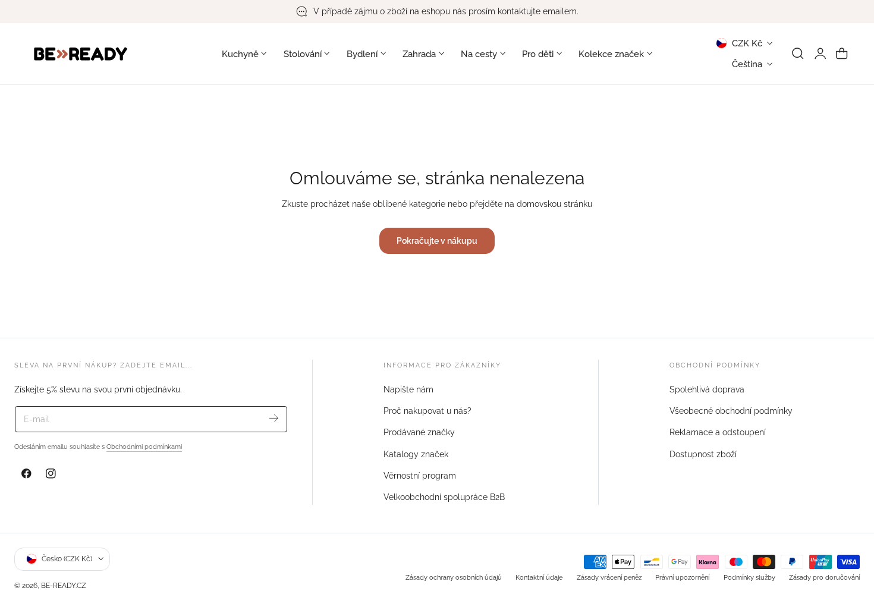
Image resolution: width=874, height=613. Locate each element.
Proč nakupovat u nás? (427, 411)
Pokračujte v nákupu (437, 240)
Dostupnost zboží (703, 454)
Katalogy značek (415, 454)
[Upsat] (274, 418)
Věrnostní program (419, 475)
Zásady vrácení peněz (609, 577)
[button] (798, 53)
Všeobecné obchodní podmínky (731, 411)
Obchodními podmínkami (144, 446)
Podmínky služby (749, 577)
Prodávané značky (419, 433)
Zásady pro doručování (824, 577)
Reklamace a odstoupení (717, 433)
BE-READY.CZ (63, 585)
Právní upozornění (682, 577)
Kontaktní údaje (538, 577)
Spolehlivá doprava (706, 389)
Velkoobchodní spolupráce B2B (444, 497)
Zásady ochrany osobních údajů (453, 577)
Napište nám (408, 389)
